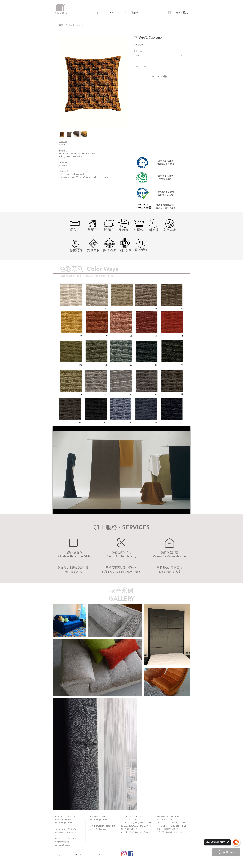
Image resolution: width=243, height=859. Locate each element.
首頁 (61, 25)
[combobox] (159, 55)
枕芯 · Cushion (140, 51)
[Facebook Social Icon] (130, 853)
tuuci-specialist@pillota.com (65, 832)
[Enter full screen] (186, 510)
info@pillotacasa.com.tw (64, 820)
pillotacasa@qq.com (62, 845)
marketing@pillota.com (64, 823)
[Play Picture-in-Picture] (182, 510)
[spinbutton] (140, 66)
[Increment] (145, 66)
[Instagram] (124, 853)
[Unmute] (61, 510)
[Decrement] (136, 66)
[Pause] (56, 510)
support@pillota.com (98, 829)
